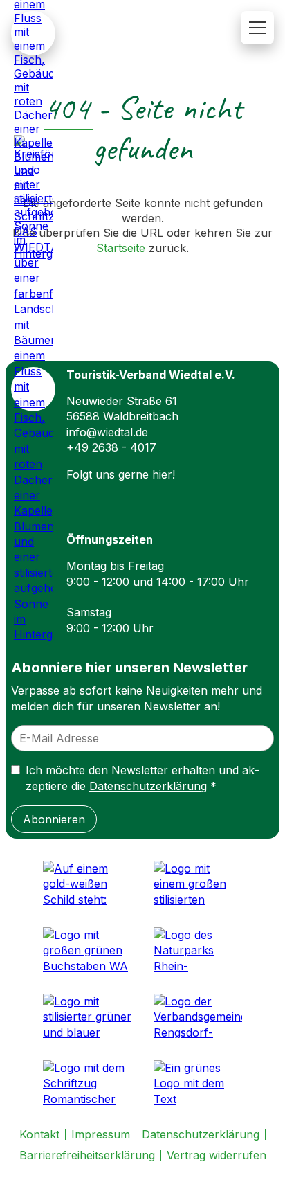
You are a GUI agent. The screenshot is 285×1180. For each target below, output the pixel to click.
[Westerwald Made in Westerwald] (87, 949)
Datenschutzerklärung (148, 786)
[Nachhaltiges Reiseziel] (198, 1082)
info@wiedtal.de (107, 432)
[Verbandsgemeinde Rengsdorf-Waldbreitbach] (198, 1016)
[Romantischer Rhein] (87, 1082)
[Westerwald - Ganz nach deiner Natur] (198, 883)
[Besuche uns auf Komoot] (177, 499)
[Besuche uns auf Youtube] (210, 499)
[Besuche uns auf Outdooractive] (144, 499)
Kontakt (39, 1134)
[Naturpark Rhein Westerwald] (198, 949)
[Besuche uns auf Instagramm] (111, 499)
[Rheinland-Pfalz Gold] (87, 883)
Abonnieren (54, 819)
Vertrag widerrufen (216, 1155)
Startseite (120, 248)
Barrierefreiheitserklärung (87, 1155)
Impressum (100, 1134)
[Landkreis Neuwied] (87, 1016)
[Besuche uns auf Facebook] (77, 499)
